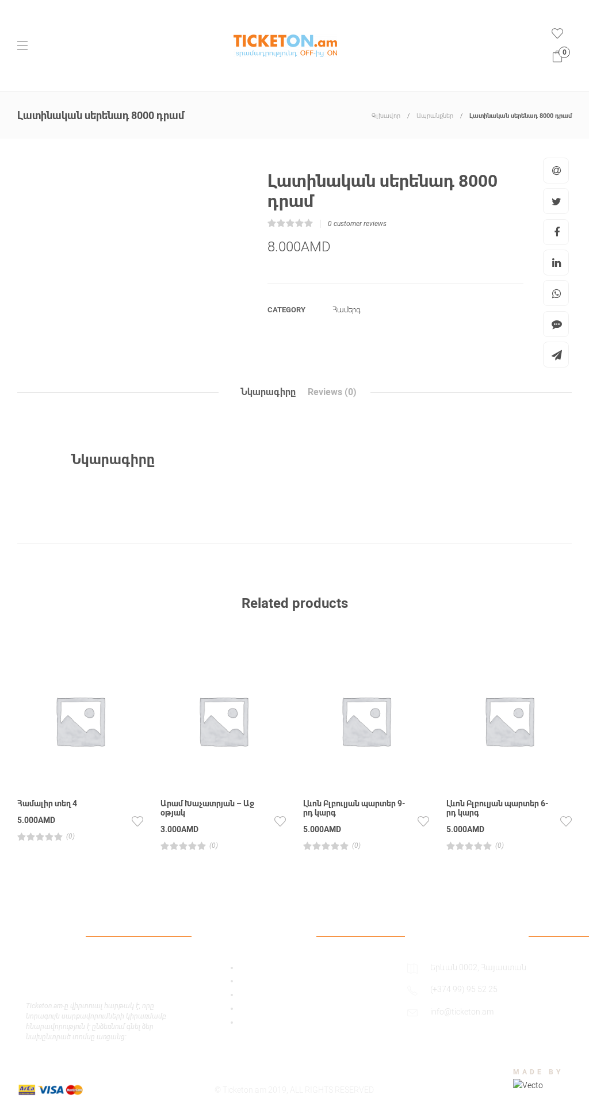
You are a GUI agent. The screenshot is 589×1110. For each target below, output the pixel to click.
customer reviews (357, 224)
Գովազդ (255, 967)
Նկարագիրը (268, 391)
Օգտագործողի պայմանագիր (297, 980)
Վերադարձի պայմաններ (288, 1022)
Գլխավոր (386, 116)
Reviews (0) (332, 391)
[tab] (268, 392)
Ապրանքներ (434, 116)
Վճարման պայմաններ (283, 994)
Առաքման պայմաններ (283, 1008)
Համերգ (346, 309)
